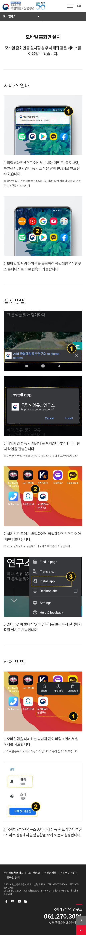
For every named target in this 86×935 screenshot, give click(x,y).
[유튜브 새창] (19, 901)
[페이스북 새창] (6, 901)
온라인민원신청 (69, 873)
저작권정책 (50, 873)
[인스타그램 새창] (25, 901)
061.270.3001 (63, 916)
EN (79, 6)
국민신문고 (33, 873)
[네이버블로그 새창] (13, 901)
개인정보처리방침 (14, 873)
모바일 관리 (9, 16)
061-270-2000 (59, 884)
